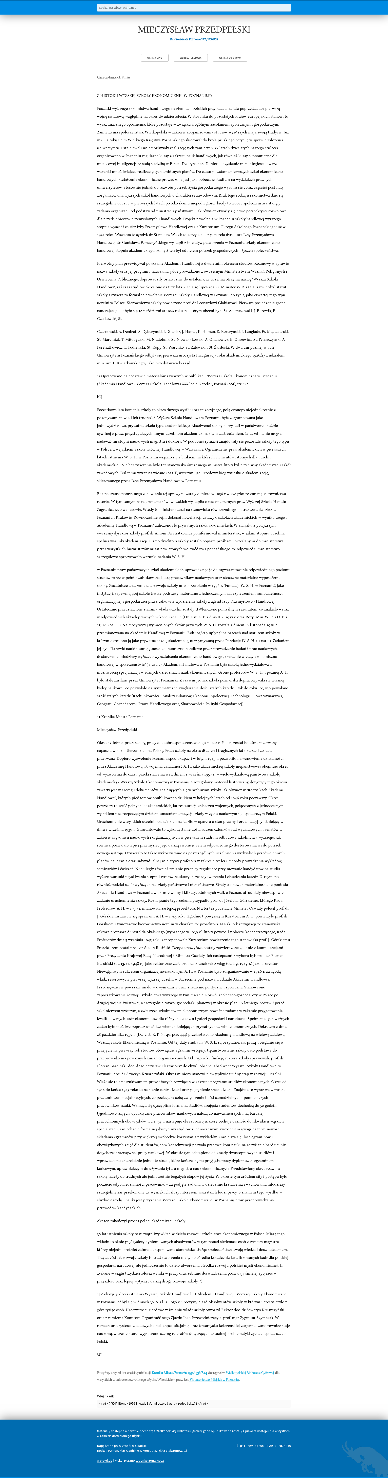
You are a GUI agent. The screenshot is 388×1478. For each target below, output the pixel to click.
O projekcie (104, 1460)
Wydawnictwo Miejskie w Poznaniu (214, 1379)
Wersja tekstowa (190, 58)
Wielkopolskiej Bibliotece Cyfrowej (250, 1372)
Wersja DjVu (154, 58)
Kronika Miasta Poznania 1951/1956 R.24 (179, 1372)
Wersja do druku (230, 58)
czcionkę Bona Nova (150, 1460)
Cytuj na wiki (105, 1396)
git (243, 1446)
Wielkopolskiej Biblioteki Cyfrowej (179, 1431)
